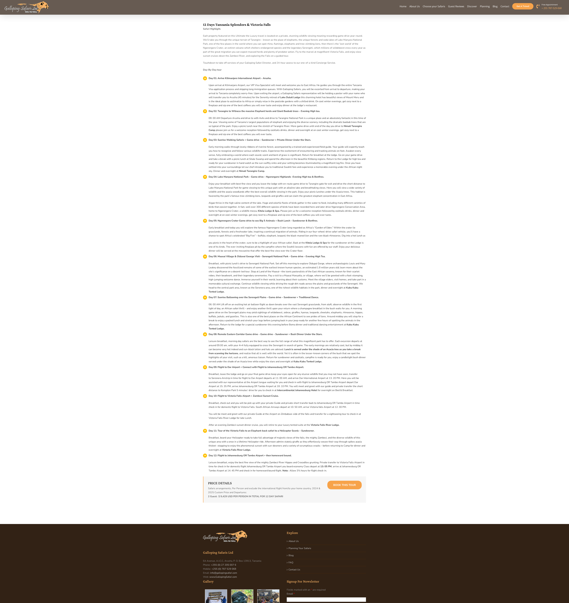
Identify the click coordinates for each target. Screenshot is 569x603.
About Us (294, 541)
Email (291, 593)
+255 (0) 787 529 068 (224, 569)
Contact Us (294, 569)
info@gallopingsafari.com (223, 573)
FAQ (291, 562)
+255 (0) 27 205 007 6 (223, 565)
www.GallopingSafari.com (223, 577)
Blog (291, 555)
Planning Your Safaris (300, 548)
